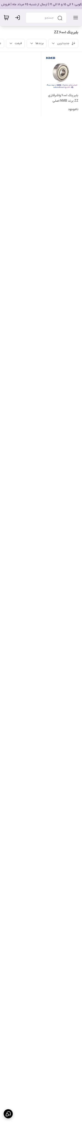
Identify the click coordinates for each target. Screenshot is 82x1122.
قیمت (18, 43)
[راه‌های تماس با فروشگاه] (8, 1113)
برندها (40, 43)
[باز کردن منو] (74, 17)
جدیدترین (63, 43)
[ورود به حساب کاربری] (18, 17)
